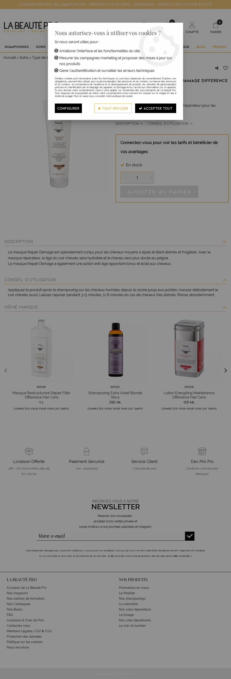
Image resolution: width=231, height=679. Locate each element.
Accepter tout (157, 108)
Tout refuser (114, 108)
